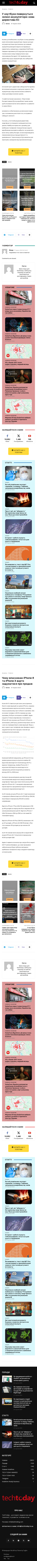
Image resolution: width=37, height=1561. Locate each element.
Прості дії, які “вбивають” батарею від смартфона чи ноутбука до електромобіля (16, 513)
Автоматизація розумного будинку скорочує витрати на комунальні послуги (17, 625)
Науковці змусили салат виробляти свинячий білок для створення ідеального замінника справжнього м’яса (18, 652)
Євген (8, 23)
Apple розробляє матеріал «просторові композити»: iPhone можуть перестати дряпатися (27, 218)
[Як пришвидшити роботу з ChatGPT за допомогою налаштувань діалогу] (7, 1379)
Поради (10, 209)
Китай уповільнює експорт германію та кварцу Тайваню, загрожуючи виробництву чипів (17, 486)
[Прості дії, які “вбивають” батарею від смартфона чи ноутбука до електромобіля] (18, 500)
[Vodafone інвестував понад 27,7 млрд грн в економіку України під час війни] (18, 298)
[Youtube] (29, 1540)
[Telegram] (18, 1540)
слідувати (18, 435)
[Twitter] (24, 1540)
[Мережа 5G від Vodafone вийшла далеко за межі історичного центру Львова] (18, 406)
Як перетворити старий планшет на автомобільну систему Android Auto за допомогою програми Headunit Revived (23, 1403)
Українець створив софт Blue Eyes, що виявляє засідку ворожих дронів (27, 201)
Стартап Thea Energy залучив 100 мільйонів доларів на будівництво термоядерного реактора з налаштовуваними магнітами (27, 178)
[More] (30, 34)
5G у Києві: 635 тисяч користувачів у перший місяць (17, 363)
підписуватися (29, 435)
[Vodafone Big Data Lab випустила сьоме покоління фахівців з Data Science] (18, 324)
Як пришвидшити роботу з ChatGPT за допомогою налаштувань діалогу (23, 1378)
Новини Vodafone (10, 307)
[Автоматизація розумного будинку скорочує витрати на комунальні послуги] (18, 612)
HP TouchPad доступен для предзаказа (9, 179)
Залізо (10, 162)
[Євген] (3, 23)
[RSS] (13, 1540)
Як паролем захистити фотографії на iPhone (10, 201)
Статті (7, 482)
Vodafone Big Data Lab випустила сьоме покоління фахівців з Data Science (18, 337)
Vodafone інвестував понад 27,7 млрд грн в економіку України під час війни (18, 311)
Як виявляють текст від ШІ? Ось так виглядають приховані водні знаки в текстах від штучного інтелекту (18, 567)
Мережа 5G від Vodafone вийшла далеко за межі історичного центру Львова (17, 419)
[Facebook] (8, 1540)
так (7, 435)
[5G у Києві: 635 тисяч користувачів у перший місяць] (18, 351)
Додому (4, 9)
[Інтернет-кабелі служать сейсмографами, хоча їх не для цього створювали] (18, 526)
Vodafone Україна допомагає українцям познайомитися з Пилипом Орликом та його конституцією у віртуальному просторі (17, 391)
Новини (10, 9)
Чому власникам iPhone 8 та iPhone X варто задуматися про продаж (9, 218)
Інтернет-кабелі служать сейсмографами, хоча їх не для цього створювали (17, 539)
